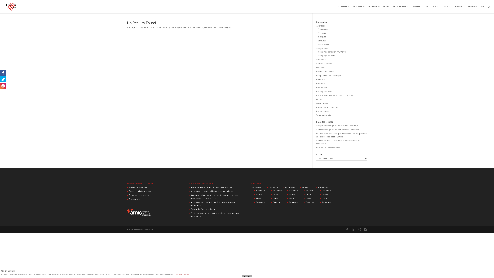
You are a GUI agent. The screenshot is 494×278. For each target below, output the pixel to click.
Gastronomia (322, 103)
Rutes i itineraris (323, 111)
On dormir (357, 7)
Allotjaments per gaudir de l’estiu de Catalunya (337, 126)
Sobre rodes (323, 45)
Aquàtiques (323, 29)
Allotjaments (322, 49)
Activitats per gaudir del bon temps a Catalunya (337, 130)
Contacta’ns (134, 199)
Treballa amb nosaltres (139, 195)
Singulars (322, 41)
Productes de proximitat (394, 7)
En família (320, 79)
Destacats (320, 68)
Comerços (458, 7)
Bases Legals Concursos (140, 191)
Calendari (472, 7)
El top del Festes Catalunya (328, 75)
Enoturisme (321, 87)
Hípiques (322, 37)
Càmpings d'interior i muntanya (332, 52)
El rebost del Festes (325, 72)
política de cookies (181, 274)
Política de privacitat (138, 187)
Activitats (342, 7)
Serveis (445, 7)
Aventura (322, 33)
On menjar (372, 7)
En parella (320, 83)
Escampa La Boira (324, 91)
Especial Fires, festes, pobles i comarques (334, 95)
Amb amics (321, 60)
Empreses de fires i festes (424, 7)
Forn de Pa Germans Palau (328, 148)
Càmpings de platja (326, 56)
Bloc (482, 7)
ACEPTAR (247, 276)
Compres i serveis (324, 64)
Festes (319, 99)
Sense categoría (323, 115)
